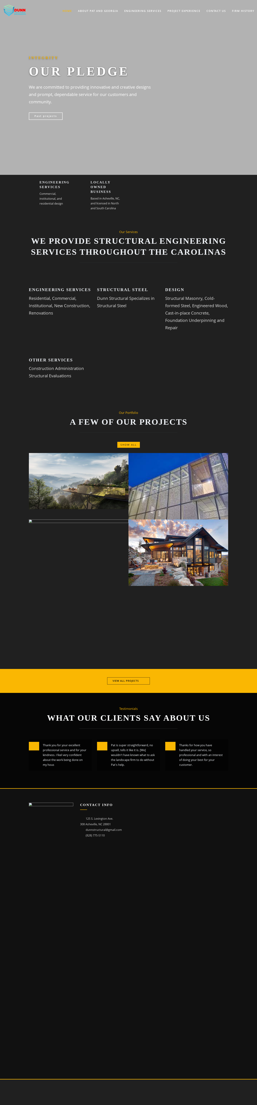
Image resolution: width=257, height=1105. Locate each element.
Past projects (45, 116)
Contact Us (216, 11)
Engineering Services (142, 11)
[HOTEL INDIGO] (125, 522)
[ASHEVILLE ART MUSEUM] (224, 456)
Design (174, 289)
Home (67, 11)
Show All (128, 444)
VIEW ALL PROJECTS (126, 680)
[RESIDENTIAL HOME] (224, 522)
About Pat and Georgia (98, 11)
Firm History (243, 11)
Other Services (51, 360)
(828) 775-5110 (95, 835)
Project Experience (183, 11)
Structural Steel (122, 289)
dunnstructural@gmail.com (104, 830)
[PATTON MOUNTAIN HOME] (125, 456)
